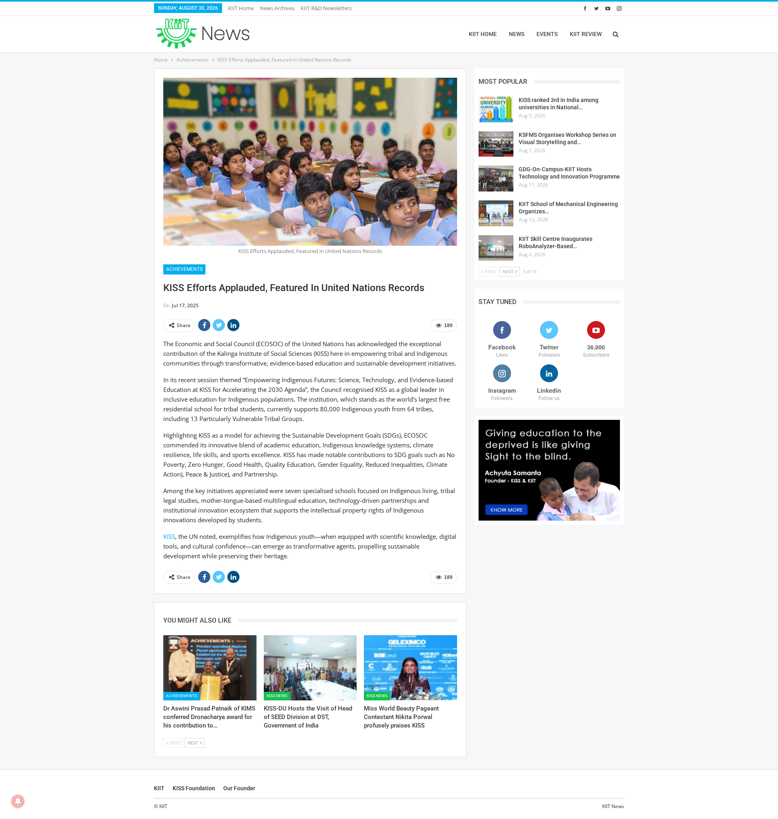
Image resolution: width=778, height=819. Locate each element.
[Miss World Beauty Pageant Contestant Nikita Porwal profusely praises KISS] (410, 667)
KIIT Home (241, 8)
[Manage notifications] (17, 801)
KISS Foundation (194, 788)
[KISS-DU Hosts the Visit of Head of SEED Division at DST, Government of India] (310, 667)
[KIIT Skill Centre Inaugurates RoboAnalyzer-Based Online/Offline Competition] (496, 248)
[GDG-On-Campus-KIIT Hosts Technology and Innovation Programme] (496, 178)
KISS (169, 536)
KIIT (159, 788)
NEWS (516, 34)
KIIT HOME (483, 34)
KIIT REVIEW (586, 34)
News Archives (277, 8)
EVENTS (547, 34)
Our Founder (239, 788)
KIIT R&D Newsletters (326, 8)
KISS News (277, 695)
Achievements (184, 269)
